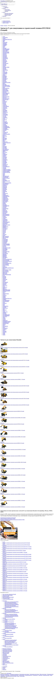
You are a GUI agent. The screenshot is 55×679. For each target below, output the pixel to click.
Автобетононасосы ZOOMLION (11, 625)
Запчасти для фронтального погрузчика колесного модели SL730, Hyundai (14, 347)
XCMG (4, 629)
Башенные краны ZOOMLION (10, 623)
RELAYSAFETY (6, 271)
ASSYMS (4, 62)
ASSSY (4, 46)
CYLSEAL (5, 133)
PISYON (4, 238)
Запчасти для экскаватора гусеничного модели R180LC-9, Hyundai (12, 430)
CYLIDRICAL (5, 122)
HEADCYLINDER (6, 178)
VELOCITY (5, 316)
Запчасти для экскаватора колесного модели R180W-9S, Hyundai (12, 443)
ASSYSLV (4, 69)
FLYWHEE (5, 161)
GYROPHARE (5, 177)
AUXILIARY (5, 72)
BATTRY (4, 80)
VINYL (4, 317)
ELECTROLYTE (6, 149)
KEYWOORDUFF (6, 215)
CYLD (4, 118)
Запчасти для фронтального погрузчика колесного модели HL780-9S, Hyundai (14, 404)
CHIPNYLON (5, 112)
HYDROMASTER (6, 196)
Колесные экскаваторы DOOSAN (11, 614)
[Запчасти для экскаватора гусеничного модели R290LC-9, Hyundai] (3, 479)
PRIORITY (5, 256)
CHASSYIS (5, 111)
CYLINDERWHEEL (6, 127)
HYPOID (4, 203)
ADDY (4, 40)
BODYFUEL (5, 89)
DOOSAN (4, 613)
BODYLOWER (5, 90)
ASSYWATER (5, 70)
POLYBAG (5, 250)
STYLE (4, 294)
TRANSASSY (5, 308)
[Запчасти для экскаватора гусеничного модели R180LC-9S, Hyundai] (3, 434)
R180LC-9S (2, 435)
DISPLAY (4, 139)
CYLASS (4, 115)
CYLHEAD (5, 119)
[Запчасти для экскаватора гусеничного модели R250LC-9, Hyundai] (3, 466)
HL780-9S (2, 403)
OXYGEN (4, 234)
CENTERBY (5, 110)
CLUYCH (4, 113)
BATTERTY (5, 76)
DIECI (4, 637)
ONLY (4, 233)
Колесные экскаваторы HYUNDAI (11, 603)
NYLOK (4, 231)
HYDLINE (4, 188)
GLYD (4, 173)
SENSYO (4, 284)
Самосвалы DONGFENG (9, 620)
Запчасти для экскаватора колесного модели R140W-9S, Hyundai (12, 411)
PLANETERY (5, 241)
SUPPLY (4, 297)
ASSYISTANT (5, 58)
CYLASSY (5, 116)
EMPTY (4, 151)
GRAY (4, 174)
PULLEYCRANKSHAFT (7, 261)
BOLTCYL (5, 95)
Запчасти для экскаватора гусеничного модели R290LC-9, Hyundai (12, 481)
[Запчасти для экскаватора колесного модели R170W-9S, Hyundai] (3, 422)
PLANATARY (5, 239)
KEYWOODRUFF (6, 214)
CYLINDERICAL (6, 126)
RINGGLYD (5, 273)
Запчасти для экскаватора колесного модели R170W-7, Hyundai (14, 550)
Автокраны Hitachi (8, 643)
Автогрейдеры (5, 657)
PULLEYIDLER (6, 264)
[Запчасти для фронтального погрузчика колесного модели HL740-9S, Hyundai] (3, 383)
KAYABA (4, 207)
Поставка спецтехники (9, 13)
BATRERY (5, 75)
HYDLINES (5, 189)
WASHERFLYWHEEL (7, 321)
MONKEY (4, 227)
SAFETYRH (5, 279)
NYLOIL (4, 230)
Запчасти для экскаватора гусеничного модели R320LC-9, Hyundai (12, 487)
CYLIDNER (5, 121)
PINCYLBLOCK (6, 236)
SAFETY (4, 278)
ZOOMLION (5, 621)
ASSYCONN (5, 50)
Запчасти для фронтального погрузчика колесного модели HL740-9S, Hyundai (14, 385)
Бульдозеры (5, 655)
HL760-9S (2, 391)
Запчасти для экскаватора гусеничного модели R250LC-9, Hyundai (12, 468)
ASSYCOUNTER (6, 51)
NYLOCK (4, 229)
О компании (5, 6)
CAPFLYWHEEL (6, 106)
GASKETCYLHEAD (6, 169)
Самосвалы (40, 675)
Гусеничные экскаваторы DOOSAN (11, 615)
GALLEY (4, 167)
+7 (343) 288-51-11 (3, 3)
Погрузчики (5, 664)
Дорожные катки (6, 653)
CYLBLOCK (5, 117)
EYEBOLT (5, 155)
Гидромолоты (5, 659)
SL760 (1, 352)
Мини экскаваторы (6, 661)
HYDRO (4, 194)
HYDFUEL (5, 185)
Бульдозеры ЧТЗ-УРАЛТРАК (10, 632)
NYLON (4, 232)
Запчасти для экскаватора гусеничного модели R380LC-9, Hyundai (12, 494)
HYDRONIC (5, 197)
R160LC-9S (2, 416)
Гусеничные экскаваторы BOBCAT (11, 610)
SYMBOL (4, 299)
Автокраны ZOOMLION (9, 622)
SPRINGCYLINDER (6, 289)
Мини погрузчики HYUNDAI (10, 605)
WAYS (4, 327)
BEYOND (4, 84)
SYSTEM (4, 307)
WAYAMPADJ (5, 326)
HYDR (4, 192)
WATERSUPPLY (6, 323)
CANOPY (4, 104)
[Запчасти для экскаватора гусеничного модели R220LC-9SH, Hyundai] (3, 460)
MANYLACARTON (6, 224)
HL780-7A (2, 365)
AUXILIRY (5, 73)
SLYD (4, 286)
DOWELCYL (5, 141)
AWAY (4, 74)
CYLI (4, 120)
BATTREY (5, 79)
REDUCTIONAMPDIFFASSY (8, 267)
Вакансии (6, 7)
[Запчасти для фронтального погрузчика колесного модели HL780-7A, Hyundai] (3, 364)
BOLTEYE (5, 97)
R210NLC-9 (2, 448)
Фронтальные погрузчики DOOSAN (11, 616)
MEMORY (4, 225)
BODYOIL (5, 92)
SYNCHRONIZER (6, 300)
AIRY (4, 41)
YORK (4, 333)
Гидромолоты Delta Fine (9, 636)
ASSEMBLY (5, 44)
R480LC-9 (2, 499)
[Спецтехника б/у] (9, 539)
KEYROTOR (5, 211)
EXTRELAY (5, 154)
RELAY (4, 268)
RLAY (4, 275)
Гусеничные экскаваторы (7, 649)
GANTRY (4, 168)
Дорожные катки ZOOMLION (10, 626)
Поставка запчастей (8, 14)
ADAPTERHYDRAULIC (7, 39)
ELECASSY (5, 148)
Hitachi (4, 639)
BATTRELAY (5, 78)
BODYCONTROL (6, 88)
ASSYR (4, 66)
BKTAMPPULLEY (6, 85)
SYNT (4, 304)
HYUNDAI (5, 204)
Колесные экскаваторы (7, 648)
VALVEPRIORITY (6, 315)
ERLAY (4, 153)
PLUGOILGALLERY (6, 247)
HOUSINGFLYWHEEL (7, 182)
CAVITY (4, 109)
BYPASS (4, 103)
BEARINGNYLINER (6, 82)
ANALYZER (5, 42)
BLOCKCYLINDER (6, 86)
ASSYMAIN (5, 61)
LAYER (4, 218)
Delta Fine (4, 635)
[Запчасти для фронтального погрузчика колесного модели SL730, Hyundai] (3, 345)
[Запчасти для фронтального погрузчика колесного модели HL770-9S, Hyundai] (3, 396)
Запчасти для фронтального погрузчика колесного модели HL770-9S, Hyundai (14, 398)
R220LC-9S (2, 454)
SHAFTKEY (5, 285)
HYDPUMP (5, 191)
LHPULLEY (5, 221)
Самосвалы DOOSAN (9, 617)
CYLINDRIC (5, 128)
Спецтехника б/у (8, 10)
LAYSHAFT (5, 219)
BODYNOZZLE (6, 91)
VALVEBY (5, 313)
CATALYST (5, 107)
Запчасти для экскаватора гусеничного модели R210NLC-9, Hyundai (13, 449)
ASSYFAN (5, 54)
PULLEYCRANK (6, 260)
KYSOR (4, 216)
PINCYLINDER (5, 237)
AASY (4, 36)
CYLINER (4, 130)
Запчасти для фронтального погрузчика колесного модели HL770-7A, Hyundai (14, 360)
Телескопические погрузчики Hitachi (11, 644)
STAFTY (4, 291)
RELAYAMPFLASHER (7, 269)
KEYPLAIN (5, 210)
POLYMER (5, 252)
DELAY (4, 135)
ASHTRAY (5, 43)
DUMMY (4, 144)
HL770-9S (2, 397)
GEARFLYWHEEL (6, 171)
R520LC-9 (2, 505)
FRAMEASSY (5, 164)
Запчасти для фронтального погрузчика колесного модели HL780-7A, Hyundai (14, 366)
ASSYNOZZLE (5, 63)
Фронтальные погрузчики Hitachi (11, 642)
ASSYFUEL (5, 55)
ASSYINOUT (5, 57)
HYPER (4, 202)
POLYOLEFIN (5, 253)
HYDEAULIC (5, 184)
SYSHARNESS (5, 306)
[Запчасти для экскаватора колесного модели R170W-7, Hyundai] (3, 371)
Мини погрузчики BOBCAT (10, 609)
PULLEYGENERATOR (7, 263)
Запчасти (6, 11)
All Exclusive (9, 673)
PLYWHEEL (5, 248)
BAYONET (5, 81)
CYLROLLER (5, 132)
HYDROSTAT (5, 198)
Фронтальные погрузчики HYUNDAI (12, 604)
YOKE (4, 332)
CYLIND (4, 124)
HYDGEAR (5, 186)
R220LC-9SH (2, 461)
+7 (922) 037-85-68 (3, 1)
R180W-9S (2, 442)
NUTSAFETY (5, 228)
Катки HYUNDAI (8, 607)
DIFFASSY (5, 137)
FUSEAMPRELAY (6, 166)
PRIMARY (4, 254)
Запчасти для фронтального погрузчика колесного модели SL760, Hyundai (14, 353)
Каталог (4, 8)
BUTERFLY (5, 101)
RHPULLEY (5, 272)
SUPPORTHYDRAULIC (7, 298)
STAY (4, 292)
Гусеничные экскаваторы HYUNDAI (11, 601)
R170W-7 (2, 372)
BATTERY (4, 77)
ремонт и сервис (6, 22)
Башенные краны (46, 675)
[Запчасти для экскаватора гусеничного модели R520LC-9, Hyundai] (3, 504)
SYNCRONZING (6, 301)
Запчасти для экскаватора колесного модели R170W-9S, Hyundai (14, 565)
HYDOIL (4, 190)
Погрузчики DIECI (8, 638)
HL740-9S (2, 384)
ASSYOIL (4, 64)
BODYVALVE (5, 94)
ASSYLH (4, 59)
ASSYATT (4, 48)
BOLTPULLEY (5, 99)
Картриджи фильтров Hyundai (8, 597)
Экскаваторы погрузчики (7, 651)
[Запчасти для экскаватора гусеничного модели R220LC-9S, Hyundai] (3, 453)
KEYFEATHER (5, 208)
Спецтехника (7, 9)
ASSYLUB (5, 60)
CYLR (4, 131)
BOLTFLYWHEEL (6, 98)
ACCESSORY (5, 37)
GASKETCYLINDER (7, 170)
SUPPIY (4, 296)
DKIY (4, 140)
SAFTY (4, 281)
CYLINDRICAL (6, 129)
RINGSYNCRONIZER (7, 274)
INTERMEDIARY (6, 205)
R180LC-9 (2, 429)
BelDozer (4, 645)
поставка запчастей (6, 20)
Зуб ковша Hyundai (6, 598)
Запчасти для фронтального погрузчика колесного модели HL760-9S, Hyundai (14, 392)
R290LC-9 (2, 480)
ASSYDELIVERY (6, 52)
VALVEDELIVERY (6, 314)
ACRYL (4, 38)
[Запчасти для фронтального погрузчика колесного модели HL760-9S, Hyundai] (3, 390)
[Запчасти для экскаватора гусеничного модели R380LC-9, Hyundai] (3, 492)
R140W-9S (2, 410)
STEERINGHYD (6, 293)
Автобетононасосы (6, 658)
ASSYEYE (5, 53)
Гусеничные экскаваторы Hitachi (11, 640)
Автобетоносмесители (7, 656)
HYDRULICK (5, 200)
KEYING (4, 209)
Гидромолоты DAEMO (9, 634)
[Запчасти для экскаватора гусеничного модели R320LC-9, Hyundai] (3, 485)
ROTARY (4, 276)
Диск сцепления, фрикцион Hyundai (9, 594)
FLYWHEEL (5, 162)
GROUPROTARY (6, 176)
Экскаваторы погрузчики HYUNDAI (11, 606)
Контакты (4, 16)
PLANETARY (5, 240)
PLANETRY (5, 242)
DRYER (4, 143)
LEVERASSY (5, 220)
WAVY (4, 325)
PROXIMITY (5, 257)
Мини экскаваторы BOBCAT (10, 611)
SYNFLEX (5, 303)
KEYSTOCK (5, 212)
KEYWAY (4, 213)
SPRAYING (5, 288)
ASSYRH (4, 68)
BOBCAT (4, 608)
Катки (4, 663)
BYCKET (4, 102)
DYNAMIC (5, 146)
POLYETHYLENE (6, 251)
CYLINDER (5, 125)
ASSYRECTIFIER (6, 67)
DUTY (4, 145)
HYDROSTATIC (6, 199)
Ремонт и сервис (8, 15)
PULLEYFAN (5, 262)
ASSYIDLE (5, 56)
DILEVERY (5, 138)
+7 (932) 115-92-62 (3, 4)
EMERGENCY (5, 150)
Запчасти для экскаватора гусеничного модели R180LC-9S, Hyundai (12, 436)
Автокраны (5, 654)
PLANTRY (5, 243)
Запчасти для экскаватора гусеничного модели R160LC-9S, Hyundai (12, 417)
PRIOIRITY (5, 255)
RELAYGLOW (5, 270)
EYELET (4, 156)
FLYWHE (4, 160)
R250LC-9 (2, 467)
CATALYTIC (5, 108)
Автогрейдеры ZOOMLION (10, 628)
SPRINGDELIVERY (6, 290)
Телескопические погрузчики (8, 662)
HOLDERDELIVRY (6, 180)
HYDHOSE (5, 187)
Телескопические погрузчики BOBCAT (12, 612)
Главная (1, 25)
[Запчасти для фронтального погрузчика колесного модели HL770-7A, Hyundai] (3, 358)
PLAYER (4, 245)
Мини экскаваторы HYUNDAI (10, 602)
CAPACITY (5, 105)
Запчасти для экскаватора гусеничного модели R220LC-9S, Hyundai (12, 455)
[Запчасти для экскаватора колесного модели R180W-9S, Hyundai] (3, 441)
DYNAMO (5, 147)
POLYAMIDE (5, 249)
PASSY (4, 235)
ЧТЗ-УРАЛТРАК (6, 631)
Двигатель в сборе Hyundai (7, 595)
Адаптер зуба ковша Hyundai (8, 599)
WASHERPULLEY (6, 322)
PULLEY (4, 258)
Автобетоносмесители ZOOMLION (11, 627)
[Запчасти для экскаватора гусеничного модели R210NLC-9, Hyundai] (3, 447)
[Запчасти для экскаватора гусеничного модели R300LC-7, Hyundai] (3, 377)
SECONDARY (5, 282)
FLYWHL (4, 163)
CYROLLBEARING (6, 134)
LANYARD (5, 217)
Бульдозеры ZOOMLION (9, 624)
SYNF (4, 302)
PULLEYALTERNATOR (7, 259)
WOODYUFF (5, 328)
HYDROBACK (5, 195)
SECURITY (5, 283)
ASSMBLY (5, 45)
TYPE (4, 310)
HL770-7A (2, 359)
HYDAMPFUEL (6, 183)
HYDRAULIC (5, 193)
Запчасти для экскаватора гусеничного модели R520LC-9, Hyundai (12, 506)
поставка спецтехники (7, 21)
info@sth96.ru (2, 0)
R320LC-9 (2, 486)
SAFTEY (4, 280)
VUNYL (4, 319)
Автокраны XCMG (8, 630)
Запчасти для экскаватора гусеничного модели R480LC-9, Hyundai (12, 500)
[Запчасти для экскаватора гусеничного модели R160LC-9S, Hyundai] (3, 415)
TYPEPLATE (5, 311)
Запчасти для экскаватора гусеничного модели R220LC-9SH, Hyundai (13, 462)
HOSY (4, 181)
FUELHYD (5, 165)
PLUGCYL (5, 246)
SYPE (4, 305)
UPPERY (4, 312)
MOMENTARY (5, 226)
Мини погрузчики (6, 652)
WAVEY (4, 324)
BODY (4, 87)
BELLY (4, 83)
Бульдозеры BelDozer (8, 646)
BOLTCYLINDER (6, 96)
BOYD (4, 100)
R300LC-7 (2, 378)
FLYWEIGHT (5, 159)
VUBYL (4, 318)
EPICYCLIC (5, 152)
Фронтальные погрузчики (7, 650)
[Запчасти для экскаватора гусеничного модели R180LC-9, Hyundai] (3, 428)
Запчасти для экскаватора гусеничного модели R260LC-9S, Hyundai (15, 581)
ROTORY (4, 277)
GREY (4, 175)
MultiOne (4, 618)
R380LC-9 (2, 493)
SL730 (1, 346)
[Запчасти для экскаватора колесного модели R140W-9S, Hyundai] (3, 409)
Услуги (4, 12)
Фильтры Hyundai (6, 596)
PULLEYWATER (6, 265)
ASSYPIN (4, 65)
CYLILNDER (5, 123)
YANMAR (4, 329)
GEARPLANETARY (6, 172)
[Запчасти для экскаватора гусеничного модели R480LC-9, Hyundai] (3, 498)
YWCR (4, 334)
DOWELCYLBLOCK (7, 142)
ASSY (4, 47)
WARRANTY (5, 320)
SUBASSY (5, 295)
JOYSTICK (5, 206)
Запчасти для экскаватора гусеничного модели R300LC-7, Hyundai (12, 379)
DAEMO (4, 633)
